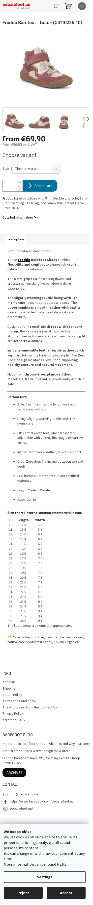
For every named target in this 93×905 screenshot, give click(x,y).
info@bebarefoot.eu (25, 794)
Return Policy (12, 694)
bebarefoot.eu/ (21, 808)
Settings (44, 877)
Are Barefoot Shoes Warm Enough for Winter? (36, 751)
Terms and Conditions (18, 701)
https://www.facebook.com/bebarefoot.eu (42, 801)
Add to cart (43, 185)
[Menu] (82, 6)
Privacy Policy (12, 713)
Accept (66, 893)
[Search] (56, 6)
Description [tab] (15, 239)
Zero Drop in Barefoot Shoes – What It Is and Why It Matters (46, 744)
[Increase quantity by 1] (20, 183)
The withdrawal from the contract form (31, 707)
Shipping (8, 688)
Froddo (7, 198)
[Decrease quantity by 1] (20, 188)
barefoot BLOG (13, 720)
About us (9, 682)
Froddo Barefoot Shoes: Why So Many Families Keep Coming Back (41, 760)
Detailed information (17, 217)
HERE (61, 864)
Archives (14, 772)
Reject (23, 893)
